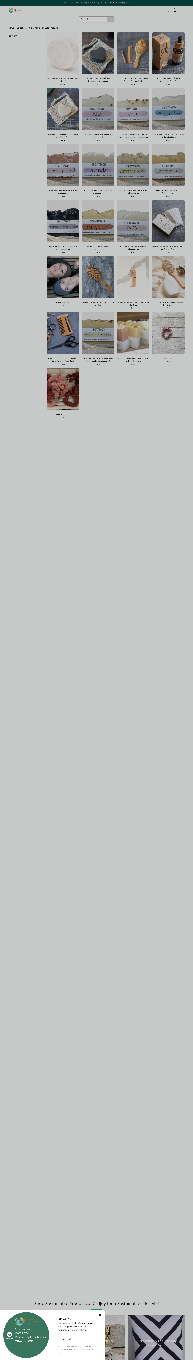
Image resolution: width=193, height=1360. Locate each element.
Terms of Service (88, 1349)
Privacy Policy (72, 1349)
